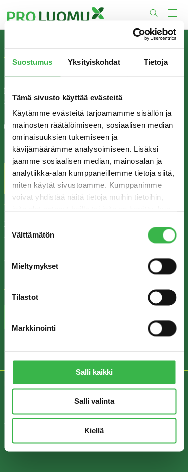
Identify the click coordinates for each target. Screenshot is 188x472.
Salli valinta (94, 401)
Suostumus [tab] (32, 62)
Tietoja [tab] (156, 62)
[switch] (162, 266)
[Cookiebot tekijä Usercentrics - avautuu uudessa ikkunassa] (133, 34)
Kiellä (94, 430)
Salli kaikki (94, 372)
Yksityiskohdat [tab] (94, 62)
